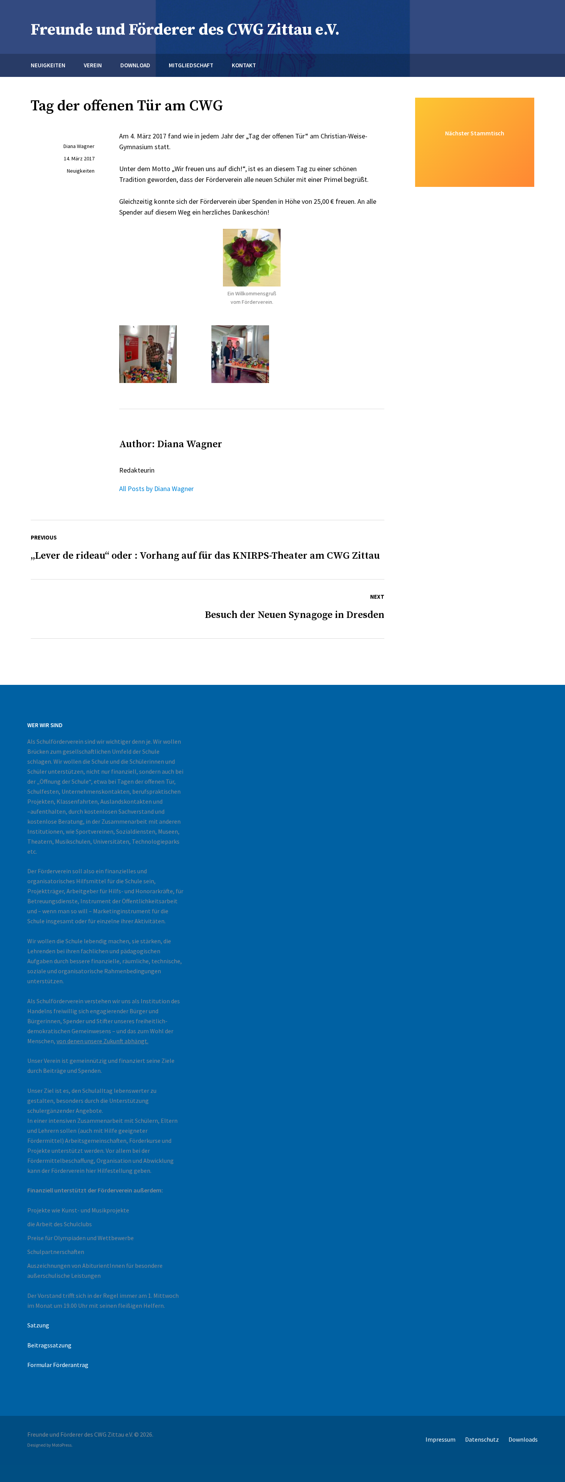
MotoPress (61, 1445)
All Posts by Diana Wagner (156, 488)
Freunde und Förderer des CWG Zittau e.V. (185, 30)
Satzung (38, 1325)
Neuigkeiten (81, 170)
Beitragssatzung (49, 1345)
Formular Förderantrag (57, 1365)
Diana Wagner (79, 146)
